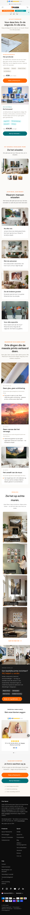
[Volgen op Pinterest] (11, 889)
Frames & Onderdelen (7, 837)
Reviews (19, 853)
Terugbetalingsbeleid (6, 907)
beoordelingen (21, 820)
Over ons (19, 856)
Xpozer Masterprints (7, 831)
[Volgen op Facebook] (3, 889)
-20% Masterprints (7, 10)
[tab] (10, 178)
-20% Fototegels (20, 10)
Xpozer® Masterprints (7, 810)
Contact (4, 864)
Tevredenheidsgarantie (7, 878)
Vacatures (19, 850)
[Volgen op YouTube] (15, 889)
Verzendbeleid (17, 908)
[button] (1, 735)
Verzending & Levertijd (7, 874)
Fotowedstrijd (20, 837)
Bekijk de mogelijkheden (11, 699)
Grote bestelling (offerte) (6, 882)
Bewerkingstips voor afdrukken (7, 870)
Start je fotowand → (15, 133)
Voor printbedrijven (21, 847)
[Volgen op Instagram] (7, 889)
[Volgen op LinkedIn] (23, 889)
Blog (18, 840)
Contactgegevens (6, 910)
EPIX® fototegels (6, 813)
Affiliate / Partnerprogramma (21, 843)
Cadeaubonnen (6, 840)
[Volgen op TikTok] (19, 889)
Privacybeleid (16, 907)
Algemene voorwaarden (7, 908)
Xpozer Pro (19, 834)
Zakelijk (18, 831)
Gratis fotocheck (6, 867)
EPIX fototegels (5, 834)
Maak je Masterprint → (15, 80)
